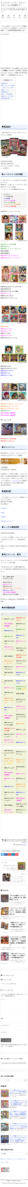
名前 (2, 1018)
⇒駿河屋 (3, 516)
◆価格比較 (4, 92)
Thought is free (22, 1183)
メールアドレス (5, 1025)
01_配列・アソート (7, 839)
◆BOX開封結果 (6, 98)
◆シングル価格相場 (7, 94)
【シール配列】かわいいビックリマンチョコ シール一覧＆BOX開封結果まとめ (18, 1091)
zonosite (24, 844)
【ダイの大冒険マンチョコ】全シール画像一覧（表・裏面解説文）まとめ (18, 897)
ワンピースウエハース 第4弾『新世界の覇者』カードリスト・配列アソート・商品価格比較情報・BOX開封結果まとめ (18, 941)
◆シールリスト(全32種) (8, 85)
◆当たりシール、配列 (7, 96)
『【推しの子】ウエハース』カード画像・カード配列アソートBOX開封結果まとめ (18, 955)
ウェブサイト (4, 1032)
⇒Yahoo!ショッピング (7, 521)
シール (12, 840)
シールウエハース (18, 840)
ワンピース (24, 842)
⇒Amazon (4, 508)
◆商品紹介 (4, 83)
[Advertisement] (14, 53)
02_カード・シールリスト (17, 839)
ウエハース (8, 840)
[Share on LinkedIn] (13, 854)
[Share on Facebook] (6, 854)
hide (11, 80)
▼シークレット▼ (8, 87)
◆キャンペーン (6, 90)
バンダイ (24, 840)
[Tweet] (2, 854)
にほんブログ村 (4, 1162)
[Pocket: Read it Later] (16, 854)
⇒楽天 (2, 512)
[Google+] (9, 854)
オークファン (17, 480)
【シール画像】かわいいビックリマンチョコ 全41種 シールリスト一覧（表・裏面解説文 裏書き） (18, 1102)
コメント (3, 999)
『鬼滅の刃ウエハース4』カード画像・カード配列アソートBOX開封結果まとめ (18, 924)
